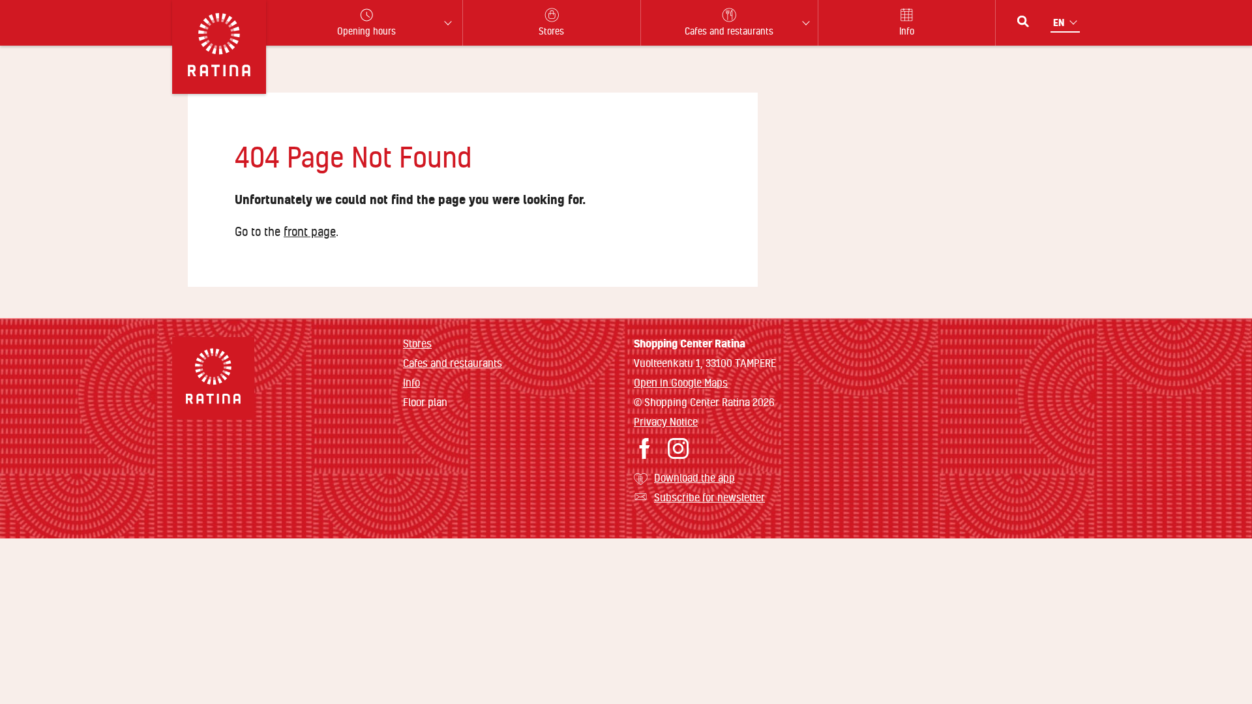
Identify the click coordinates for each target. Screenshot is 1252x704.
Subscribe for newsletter (709, 497)
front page (310, 231)
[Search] (1023, 21)
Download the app (694, 477)
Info (411, 382)
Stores (417, 343)
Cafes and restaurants (452, 363)
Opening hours (366, 31)
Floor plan (425, 402)
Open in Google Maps (681, 382)
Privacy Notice (666, 421)
